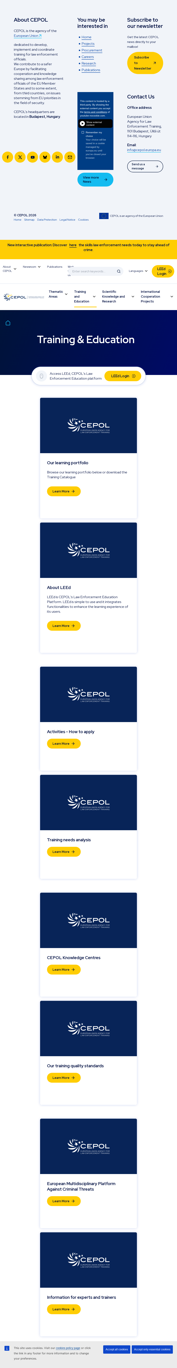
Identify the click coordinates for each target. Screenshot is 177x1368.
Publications (54, 267)
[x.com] (20, 157)
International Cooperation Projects (150, 296)
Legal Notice (67, 219)
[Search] (118, 271)
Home (17, 219)
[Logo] (24, 297)
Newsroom (29, 267)
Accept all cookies (117, 1349)
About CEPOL (7, 269)
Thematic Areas (56, 294)
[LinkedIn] (57, 157)
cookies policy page (68, 1348)
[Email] (69, 157)
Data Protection (47, 219)
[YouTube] (32, 157)
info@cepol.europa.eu (144, 150)
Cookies (83, 219)
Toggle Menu (15, 269)
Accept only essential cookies (152, 1349)
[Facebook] (7, 157)
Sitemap (29, 219)
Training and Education (81, 296)
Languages (136, 271)
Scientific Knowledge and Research (113, 296)
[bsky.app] (44, 157)
